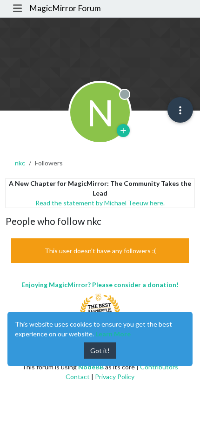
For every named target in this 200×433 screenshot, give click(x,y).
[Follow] (123, 130)
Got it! (100, 350)
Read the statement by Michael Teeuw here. (100, 203)
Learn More (113, 334)
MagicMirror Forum (65, 8)
